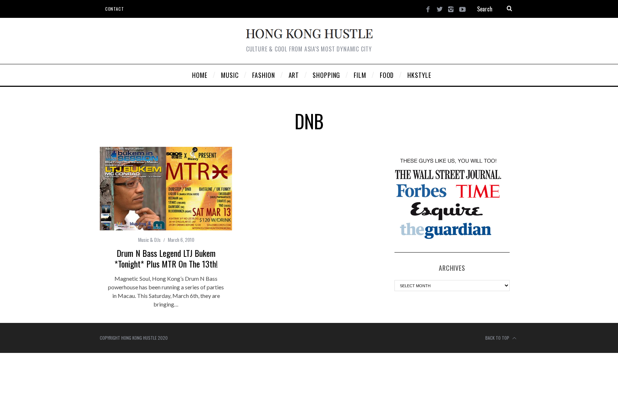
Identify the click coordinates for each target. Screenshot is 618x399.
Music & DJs (149, 239)
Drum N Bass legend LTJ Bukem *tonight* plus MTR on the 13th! (166, 258)
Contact (114, 9)
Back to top (497, 338)
